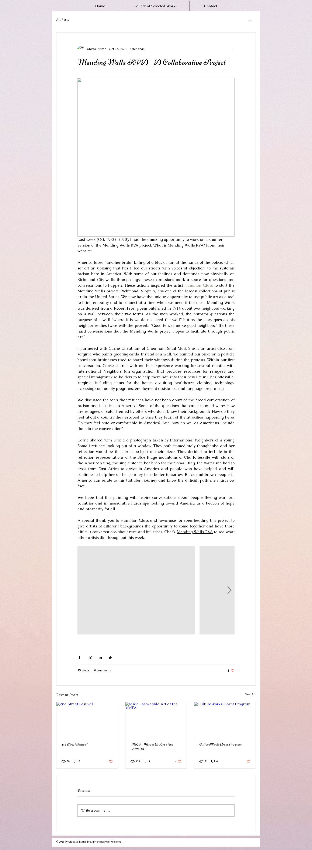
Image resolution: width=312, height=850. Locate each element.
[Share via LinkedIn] (100, 657)
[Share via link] (111, 657)
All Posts (62, 19)
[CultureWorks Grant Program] (225, 719)
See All (250, 694)
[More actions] (232, 48)
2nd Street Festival (74, 744)
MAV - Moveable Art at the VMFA (152, 746)
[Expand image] (136, 590)
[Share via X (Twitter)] (90, 657)
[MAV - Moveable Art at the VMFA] (156, 719)
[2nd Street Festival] (87, 719)
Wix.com (116, 841)
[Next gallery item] (229, 590)
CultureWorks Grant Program (220, 744)
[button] (250, 19)
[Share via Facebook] (79, 657)
